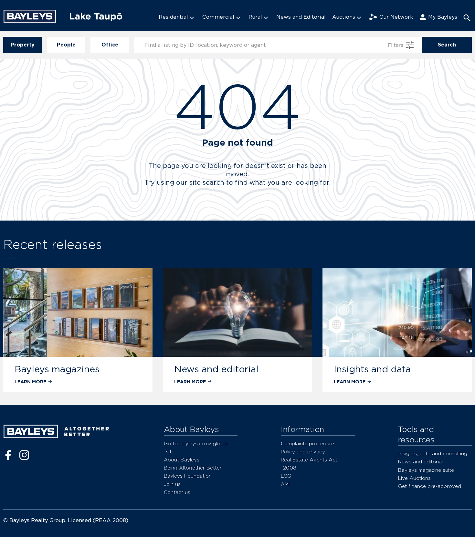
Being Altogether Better (193, 468)
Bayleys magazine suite (426, 470)
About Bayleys (181, 460)
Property (23, 45)
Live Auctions (414, 478)
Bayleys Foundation (188, 476)
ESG (286, 476)
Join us (172, 484)
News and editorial (216, 369)
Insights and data (372, 369)
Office (109, 45)
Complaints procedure (307, 443)
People (66, 45)
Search (447, 45)
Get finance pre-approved (429, 486)
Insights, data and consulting (432, 453)
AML (286, 484)
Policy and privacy (303, 452)
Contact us (177, 492)
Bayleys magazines (57, 369)
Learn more (30, 381)
